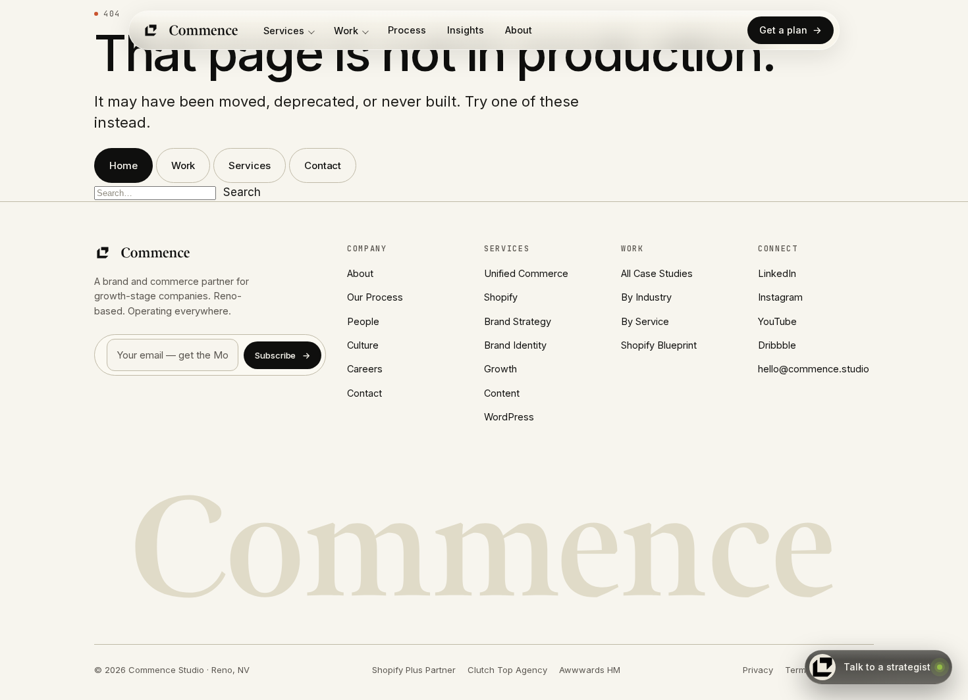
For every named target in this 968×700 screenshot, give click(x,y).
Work (346, 30)
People (363, 321)
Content (502, 393)
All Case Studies (657, 273)
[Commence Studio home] (191, 30)
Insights (465, 30)
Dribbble (777, 345)
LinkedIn (777, 273)
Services (283, 30)
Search (242, 192)
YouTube (777, 321)
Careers (365, 368)
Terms (798, 669)
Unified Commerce (526, 273)
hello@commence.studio (813, 368)
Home (123, 165)
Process (407, 30)
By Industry (646, 297)
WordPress (509, 416)
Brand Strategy (517, 321)
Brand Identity (515, 345)
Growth (500, 368)
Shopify (501, 297)
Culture (363, 345)
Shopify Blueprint (659, 345)
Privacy (758, 669)
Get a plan (790, 30)
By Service (645, 321)
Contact (322, 165)
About (518, 30)
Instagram (780, 297)
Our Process (375, 297)
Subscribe (282, 355)
